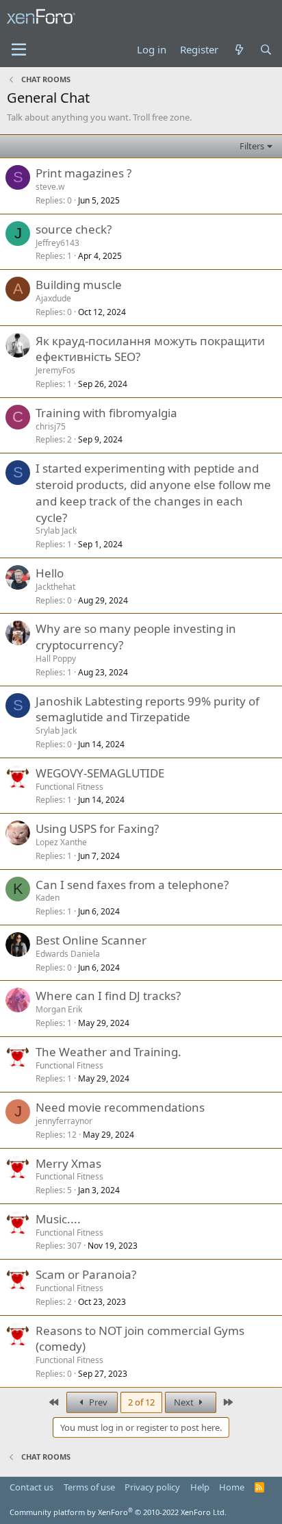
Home (231, 1487)
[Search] (266, 49)
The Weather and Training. (108, 1052)
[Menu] (19, 50)
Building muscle (79, 284)
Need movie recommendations (120, 1107)
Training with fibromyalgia (106, 413)
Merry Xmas (68, 1163)
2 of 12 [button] (141, 1402)
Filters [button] (252, 146)
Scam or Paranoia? (86, 1274)
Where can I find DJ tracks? (108, 995)
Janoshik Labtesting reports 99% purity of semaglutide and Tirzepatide (147, 709)
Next (185, 1402)
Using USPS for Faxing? (97, 828)
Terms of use (89, 1487)
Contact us (31, 1487)
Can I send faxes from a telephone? (132, 884)
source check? (74, 229)
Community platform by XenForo (118, 1512)
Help (199, 1487)
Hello (50, 573)
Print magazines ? (83, 173)
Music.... (58, 1219)
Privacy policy (152, 1487)
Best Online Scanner (91, 940)
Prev (97, 1402)
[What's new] (238, 49)
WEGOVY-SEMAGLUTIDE (100, 773)
